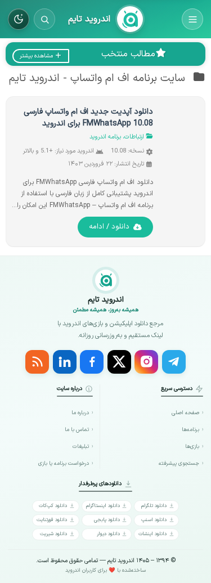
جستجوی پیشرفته (179, 463)
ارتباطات (134, 137)
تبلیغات (80, 446)
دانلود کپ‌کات (53, 505)
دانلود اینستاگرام (103, 505)
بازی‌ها (192, 446)
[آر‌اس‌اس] (37, 362)
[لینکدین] (65, 362)
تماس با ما (77, 429)
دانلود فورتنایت (52, 519)
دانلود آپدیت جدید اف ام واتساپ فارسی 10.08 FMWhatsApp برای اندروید (88, 117)
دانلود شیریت (53, 533)
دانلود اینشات (152, 533)
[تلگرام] (174, 362)
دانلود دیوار (108, 533)
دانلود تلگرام (154, 505)
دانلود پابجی (107, 519)
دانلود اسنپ (154, 519)
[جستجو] (44, 19)
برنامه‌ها (190, 429)
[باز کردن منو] (192, 19)
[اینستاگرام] (146, 362)
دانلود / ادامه (109, 226)
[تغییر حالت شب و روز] (18, 19)
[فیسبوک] (92, 362)
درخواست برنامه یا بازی (63, 463)
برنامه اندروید (105, 137)
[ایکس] (119, 362)
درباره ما (80, 412)
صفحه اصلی (185, 412)
